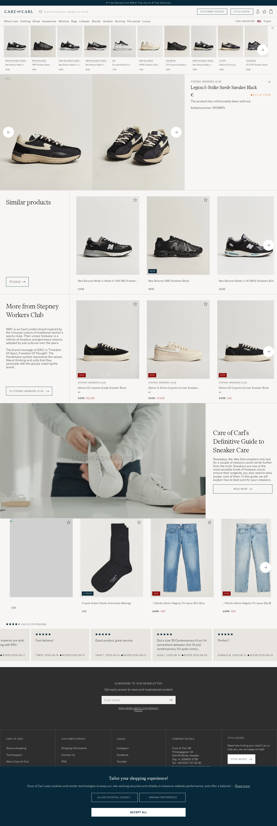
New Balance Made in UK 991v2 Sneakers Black (69, 65)
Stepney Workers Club (206, 81)
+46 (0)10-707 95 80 (189, 763)
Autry (222, 61)
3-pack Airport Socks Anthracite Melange (106, 603)
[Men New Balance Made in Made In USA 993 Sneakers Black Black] (107, 235)
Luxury (146, 21)
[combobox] (267, 21)
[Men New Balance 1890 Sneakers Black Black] (43, 41)
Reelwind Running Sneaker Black (227, 65)
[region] (138, 645)
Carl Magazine (245, 21)
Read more (240, 489)
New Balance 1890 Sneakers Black (168, 280)
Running (120, 21)
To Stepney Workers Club (26, 391)
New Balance (39, 61)
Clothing (25, 21)
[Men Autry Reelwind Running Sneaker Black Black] (230, 41)
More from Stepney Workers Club (32, 310)
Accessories (49, 21)
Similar (28, 202)
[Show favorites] (264, 12)
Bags (74, 21)
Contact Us (68, 755)
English (267, 21)
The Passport (14, 755)
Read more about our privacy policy (138, 709)
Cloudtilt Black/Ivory (121, 65)
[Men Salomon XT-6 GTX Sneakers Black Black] (257, 41)
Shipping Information (74, 748)
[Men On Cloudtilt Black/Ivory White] (123, 41)
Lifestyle (84, 21)
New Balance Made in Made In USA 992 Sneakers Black (202, 65)
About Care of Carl (17, 761)
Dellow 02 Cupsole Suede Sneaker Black (102, 387)
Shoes (36, 21)
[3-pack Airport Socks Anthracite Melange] (111, 599)
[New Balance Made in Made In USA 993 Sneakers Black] (107, 277)
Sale (7, 78)
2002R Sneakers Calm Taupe (148, 65)
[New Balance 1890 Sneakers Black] (178, 277)
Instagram (123, 748)
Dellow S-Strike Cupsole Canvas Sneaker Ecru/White (172, 388)
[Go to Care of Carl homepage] (19, 11)
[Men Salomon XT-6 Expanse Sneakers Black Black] (177, 41)
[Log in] (257, 11)
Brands (96, 21)
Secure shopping (16, 748)
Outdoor (108, 21)
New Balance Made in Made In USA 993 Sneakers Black (14, 65)
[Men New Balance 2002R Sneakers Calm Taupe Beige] (150, 41)
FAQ (63, 761)
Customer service (212, 11)
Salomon (170, 61)
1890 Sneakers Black (41, 65)
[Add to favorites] (134, 200)
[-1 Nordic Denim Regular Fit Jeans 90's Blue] (182, 599)
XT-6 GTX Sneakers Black (257, 65)
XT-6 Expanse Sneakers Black (176, 65)
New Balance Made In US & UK (16, 61)
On (113, 61)
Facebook (122, 755)
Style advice (242, 11)
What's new (11, 21)
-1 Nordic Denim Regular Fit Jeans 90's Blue (178, 603)
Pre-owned (133, 21)
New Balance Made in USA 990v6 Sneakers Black (95, 65)
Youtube (121, 761)
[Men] (41, 558)
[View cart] (271, 11)
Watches (64, 21)
